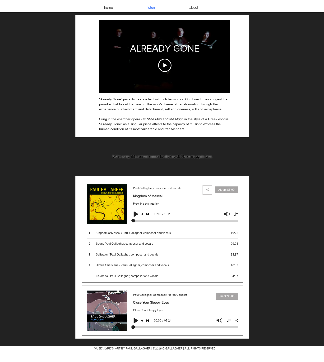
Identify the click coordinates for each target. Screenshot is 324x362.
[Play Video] (164, 65)
